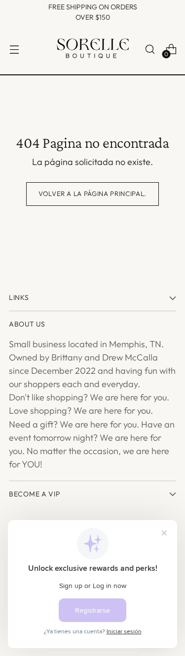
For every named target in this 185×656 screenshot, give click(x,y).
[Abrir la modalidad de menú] (14, 49)
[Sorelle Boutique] (93, 49)
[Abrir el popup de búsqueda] (150, 49)
